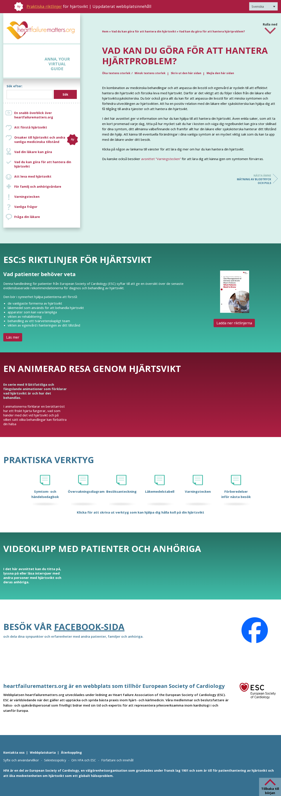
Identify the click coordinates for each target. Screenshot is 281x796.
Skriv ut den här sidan (186, 73)
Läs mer (12, 337)
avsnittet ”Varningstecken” (161, 159)
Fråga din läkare (27, 217)
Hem (105, 31)
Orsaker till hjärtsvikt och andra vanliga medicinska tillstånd (44, 139)
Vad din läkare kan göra (33, 152)
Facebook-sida (89, 627)
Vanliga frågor (25, 207)
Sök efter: (14, 86)
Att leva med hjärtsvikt (32, 176)
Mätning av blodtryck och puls (254, 179)
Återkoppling (71, 752)
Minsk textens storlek (150, 73)
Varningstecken (27, 197)
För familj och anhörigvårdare (37, 186)
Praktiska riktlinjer (44, 6)
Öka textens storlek (116, 73)
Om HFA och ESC (83, 760)
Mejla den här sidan (220, 73)
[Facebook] (254, 630)
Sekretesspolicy (55, 760)
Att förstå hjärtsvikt (30, 127)
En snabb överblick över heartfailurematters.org (33, 115)
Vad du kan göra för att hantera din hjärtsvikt (42, 164)
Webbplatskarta (43, 752)
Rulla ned (270, 23)
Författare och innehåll (117, 760)
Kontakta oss (14, 752)
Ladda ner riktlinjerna (234, 323)
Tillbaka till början (270, 791)
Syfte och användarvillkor (21, 760)
